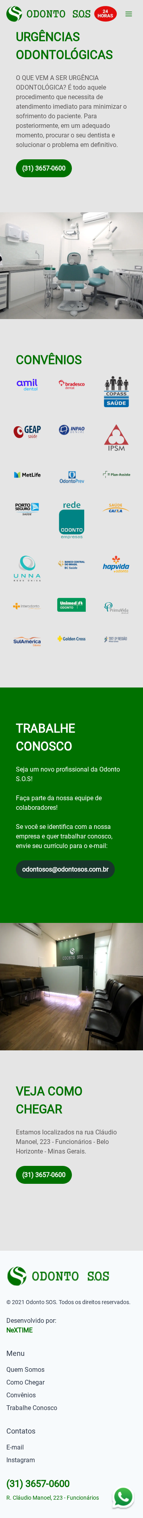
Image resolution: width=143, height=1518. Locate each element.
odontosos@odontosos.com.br (65, 869)
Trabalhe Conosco (31, 1408)
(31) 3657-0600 (44, 168)
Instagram (20, 1460)
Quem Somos (25, 1369)
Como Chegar (25, 1382)
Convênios (21, 1395)
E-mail (15, 1447)
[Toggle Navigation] (129, 14)
